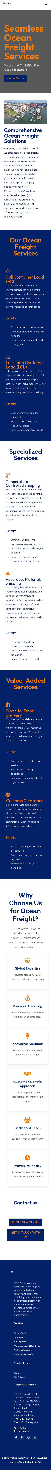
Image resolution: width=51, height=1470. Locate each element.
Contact (17, 1373)
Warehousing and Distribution (27, 1346)
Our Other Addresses (21, 1430)
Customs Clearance (23, 1350)
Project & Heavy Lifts (23, 1354)
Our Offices (19, 1377)
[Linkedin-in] (22, 1437)
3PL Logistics (20, 1341)
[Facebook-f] (16, 1437)
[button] (46, 3)
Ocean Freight (20, 1333)
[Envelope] (34, 1437)
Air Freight (19, 1337)
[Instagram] (28, 1437)
